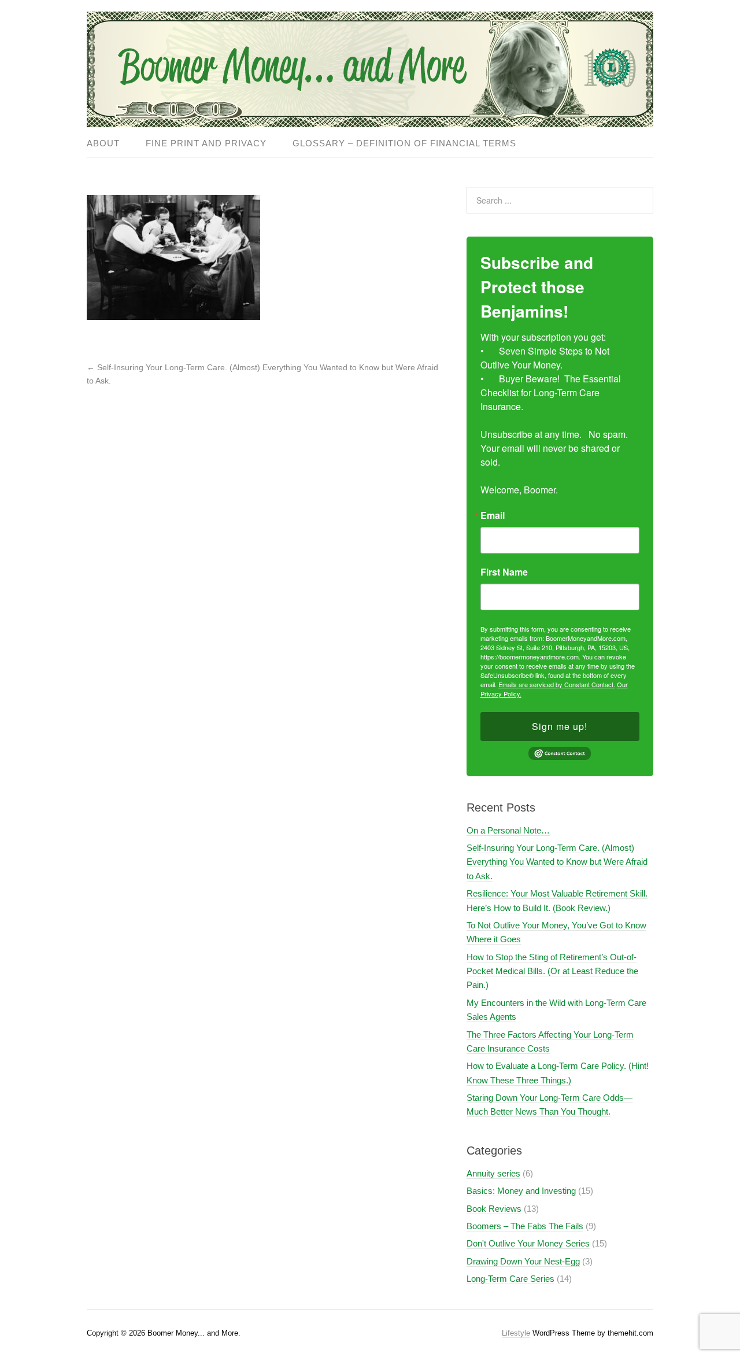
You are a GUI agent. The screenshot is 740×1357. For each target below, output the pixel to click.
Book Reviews (494, 1209)
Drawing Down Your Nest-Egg (523, 1261)
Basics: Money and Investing (521, 1191)
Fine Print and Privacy (206, 143)
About (103, 143)
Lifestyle (516, 1333)
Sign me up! (559, 726)
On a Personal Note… (508, 830)
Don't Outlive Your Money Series (528, 1243)
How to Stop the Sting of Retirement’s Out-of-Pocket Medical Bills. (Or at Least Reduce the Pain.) (552, 971)
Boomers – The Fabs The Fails (525, 1226)
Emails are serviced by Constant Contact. (556, 684)
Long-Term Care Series (510, 1279)
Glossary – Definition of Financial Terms (404, 143)
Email (492, 515)
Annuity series (493, 1173)
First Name (504, 572)
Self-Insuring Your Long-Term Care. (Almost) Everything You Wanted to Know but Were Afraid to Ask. (557, 862)
